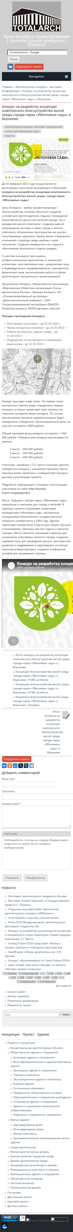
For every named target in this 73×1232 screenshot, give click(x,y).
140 (68, 973)
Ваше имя (8, 778)
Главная (7, 86)
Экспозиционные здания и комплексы (37, 1079)
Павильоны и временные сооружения (37, 1114)
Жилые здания (19, 1119)
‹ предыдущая (30, 973)
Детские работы (17, 1206)
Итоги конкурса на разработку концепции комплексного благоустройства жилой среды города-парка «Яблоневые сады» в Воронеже (52, 732)
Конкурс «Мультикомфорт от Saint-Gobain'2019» (39, 960)
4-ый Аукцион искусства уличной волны (33, 917)
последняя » (48, 981)
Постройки (14, 1192)
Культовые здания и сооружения (34, 1057)
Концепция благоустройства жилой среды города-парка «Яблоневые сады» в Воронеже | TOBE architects (41, 675)
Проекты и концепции (21, 1042)
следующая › (28, 981)
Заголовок (8, 791)
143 (30, 977)
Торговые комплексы (26, 1074)
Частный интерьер (22, 1183)
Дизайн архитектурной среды (29, 1160)
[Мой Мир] (15, 765)
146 (55, 977)
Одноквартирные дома (27, 1124)
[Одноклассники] (9, 765)
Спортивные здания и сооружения (35, 1101)
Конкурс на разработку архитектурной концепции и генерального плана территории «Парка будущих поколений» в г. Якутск (38, 934)
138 (51, 973)
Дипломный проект (19, 1197)
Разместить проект (19, 1005)
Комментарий (11, 803)
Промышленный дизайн (25, 1187)
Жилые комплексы (25, 1133)
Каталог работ (16, 991)
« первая (11, 973)
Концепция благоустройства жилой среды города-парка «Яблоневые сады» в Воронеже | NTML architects (41, 688)
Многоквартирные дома (28, 1129)
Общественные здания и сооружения (34, 1052)
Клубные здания (23, 1083)
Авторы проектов (18, 996)
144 (39, 977)
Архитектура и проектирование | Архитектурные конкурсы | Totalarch (36, 40)
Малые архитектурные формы (29, 1151)
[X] (20, 765)
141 (13, 977)
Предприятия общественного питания (37, 1092)
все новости (63, 985)
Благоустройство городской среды (32, 1156)
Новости (9, 136)
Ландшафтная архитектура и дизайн (33, 1165)
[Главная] (36, 30)
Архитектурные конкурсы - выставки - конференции (33, 127)
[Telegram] (31, 765)
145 (47, 977)
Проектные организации (22, 1000)
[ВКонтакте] (4, 765)
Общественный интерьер (26, 1178)
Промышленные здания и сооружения (34, 1174)
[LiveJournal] (26, 765)
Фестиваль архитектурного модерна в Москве (37, 896)
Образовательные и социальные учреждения (42, 1097)
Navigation (36, 76)
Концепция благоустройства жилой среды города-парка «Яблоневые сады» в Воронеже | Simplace (41, 701)
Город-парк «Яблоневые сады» (22, 131)
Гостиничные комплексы (28, 1088)
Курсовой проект (18, 1201)
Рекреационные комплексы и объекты (34, 1169)
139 (59, 973)
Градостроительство (23, 1147)
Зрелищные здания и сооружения (35, 1070)
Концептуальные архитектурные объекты (36, 1047)
